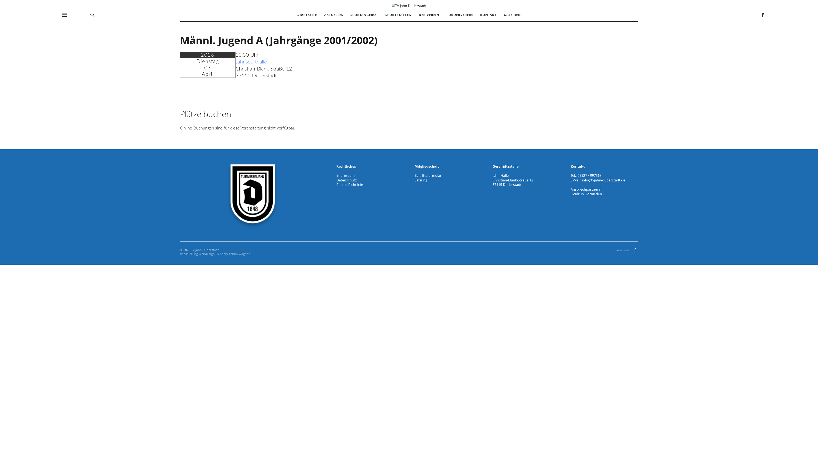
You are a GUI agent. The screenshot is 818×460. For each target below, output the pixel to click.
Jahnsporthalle (251, 62)
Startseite (307, 15)
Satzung (421, 180)
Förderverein (459, 15)
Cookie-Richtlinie (349, 184)
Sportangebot (364, 15)
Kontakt (488, 15)
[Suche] (93, 15)
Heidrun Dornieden (586, 194)
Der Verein (429, 15)
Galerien (512, 15)
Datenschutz (346, 180)
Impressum (345, 175)
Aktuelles (333, 15)
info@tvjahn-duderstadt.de (603, 180)
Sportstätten (398, 15)
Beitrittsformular (428, 175)
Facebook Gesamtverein (762, 15)
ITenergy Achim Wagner (233, 254)
